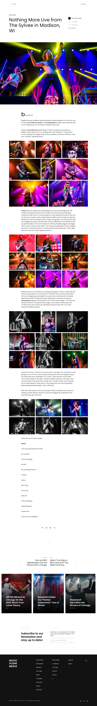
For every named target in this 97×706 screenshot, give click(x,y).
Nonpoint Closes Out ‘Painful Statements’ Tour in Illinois (48, 601)
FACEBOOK (55, 664)
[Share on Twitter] (42, 527)
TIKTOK (54, 675)
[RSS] (87, 701)
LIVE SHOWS (39, 660)
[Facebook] (84, 701)
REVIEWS (38, 667)
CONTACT (39, 690)
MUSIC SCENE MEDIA (13, 663)
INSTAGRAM (55, 660)
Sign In (70, 664)
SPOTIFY (54, 671)
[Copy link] (54, 527)
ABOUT (38, 686)
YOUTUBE (55, 667)
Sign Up (70, 660)
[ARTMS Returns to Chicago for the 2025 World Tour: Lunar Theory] (17, 593)
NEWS (38, 675)
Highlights (73, 28)
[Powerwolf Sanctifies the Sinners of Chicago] (80, 593)
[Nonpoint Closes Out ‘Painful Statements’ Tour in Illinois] (48, 593)
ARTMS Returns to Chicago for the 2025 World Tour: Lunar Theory (15, 601)
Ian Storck (12, 15)
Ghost (38, 700)
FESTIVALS (39, 682)
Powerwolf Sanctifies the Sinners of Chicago (80, 603)
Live (69, 28)
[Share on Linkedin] (50, 527)
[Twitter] (81, 701)
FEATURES (39, 671)
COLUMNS (39, 678)
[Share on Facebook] (46, 527)
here (40, 438)
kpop (7, 608)
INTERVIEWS (39, 664)
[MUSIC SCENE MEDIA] (48, 4)
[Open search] (86, 660)
